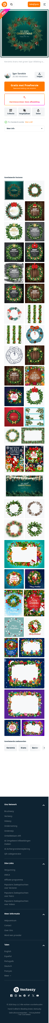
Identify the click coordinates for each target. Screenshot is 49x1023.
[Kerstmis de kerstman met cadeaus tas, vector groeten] (24, 704)
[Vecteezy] (4, 4)
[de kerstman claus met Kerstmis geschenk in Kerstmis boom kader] (14, 885)
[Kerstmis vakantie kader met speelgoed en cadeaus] (24, 840)
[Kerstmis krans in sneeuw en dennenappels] (14, 815)
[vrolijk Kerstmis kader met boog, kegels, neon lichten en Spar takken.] (14, 229)
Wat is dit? (29, 122)
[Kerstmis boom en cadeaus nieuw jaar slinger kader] (17, 981)
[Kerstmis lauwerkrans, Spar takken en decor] (14, 600)
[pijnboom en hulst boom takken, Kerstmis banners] (14, 661)
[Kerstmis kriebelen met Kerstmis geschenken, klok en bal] (14, 580)
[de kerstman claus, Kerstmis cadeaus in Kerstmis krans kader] (31, 961)
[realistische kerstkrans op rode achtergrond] (14, 641)
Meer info (10, 126)
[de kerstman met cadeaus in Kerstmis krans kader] (14, 961)
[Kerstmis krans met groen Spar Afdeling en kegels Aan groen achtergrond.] (14, 188)
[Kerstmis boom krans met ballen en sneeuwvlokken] (34, 889)
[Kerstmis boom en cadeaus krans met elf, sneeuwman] (14, 916)
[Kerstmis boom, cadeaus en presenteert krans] (14, 865)
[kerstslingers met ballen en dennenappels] (14, 456)
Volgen (39, 76)
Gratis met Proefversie (24, 86)
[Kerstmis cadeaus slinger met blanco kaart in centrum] (24, 1008)
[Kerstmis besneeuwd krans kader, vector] (14, 753)
